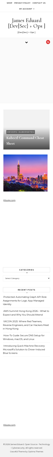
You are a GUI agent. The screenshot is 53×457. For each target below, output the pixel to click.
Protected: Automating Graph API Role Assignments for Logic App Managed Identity (25, 301)
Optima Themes (35, 451)
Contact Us (39, 3)
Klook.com (9, 200)
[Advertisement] (26, 75)
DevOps (12, 132)
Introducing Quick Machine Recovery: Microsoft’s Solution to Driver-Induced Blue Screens (24, 349)
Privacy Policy (22, 3)
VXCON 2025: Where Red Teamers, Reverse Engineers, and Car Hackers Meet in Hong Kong (26, 325)
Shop (9, 3)
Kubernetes (26, 132)
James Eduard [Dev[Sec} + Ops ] (26, 23)
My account (25, 9)
